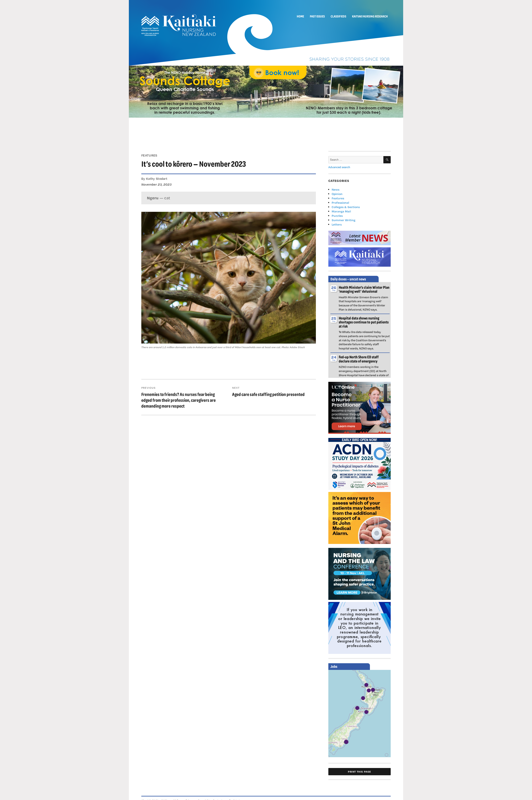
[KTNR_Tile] (359, 256)
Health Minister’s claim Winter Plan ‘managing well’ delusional (364, 289)
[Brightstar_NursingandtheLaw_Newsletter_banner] (359, 573)
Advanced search (339, 167)
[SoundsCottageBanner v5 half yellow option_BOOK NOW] (266, 91)
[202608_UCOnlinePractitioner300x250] (359, 407)
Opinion (337, 194)
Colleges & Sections (346, 207)
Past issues (317, 16)
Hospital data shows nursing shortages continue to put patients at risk (364, 322)
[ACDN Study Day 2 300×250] (359, 463)
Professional (340, 203)
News (335, 189)
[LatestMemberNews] (359, 237)
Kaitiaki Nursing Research (370, 16)
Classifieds (338, 16)
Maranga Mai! (341, 211)
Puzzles (337, 216)
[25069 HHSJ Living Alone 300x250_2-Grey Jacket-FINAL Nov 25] (359, 517)
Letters (337, 224)
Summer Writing (343, 220)
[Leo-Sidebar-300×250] (359, 627)
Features (338, 198)
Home (300, 16)
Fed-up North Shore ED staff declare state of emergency (359, 359)
